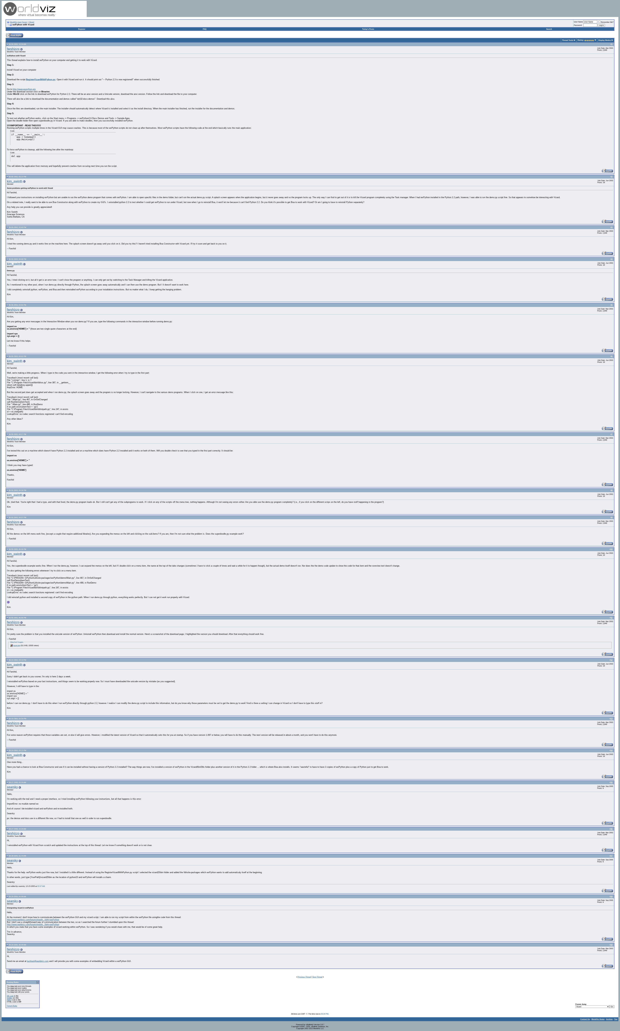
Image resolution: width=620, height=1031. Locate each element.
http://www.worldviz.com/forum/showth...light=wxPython (33, 919)
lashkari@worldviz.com (38, 961)
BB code (10, 996)
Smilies (9, 998)
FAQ (205, 29)
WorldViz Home (597, 1019)
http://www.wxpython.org (24, 89)
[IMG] (9, 1000)
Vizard (31, 22)
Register (81, 29)
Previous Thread (304, 977)
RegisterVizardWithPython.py (40, 79)
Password (578, 25)
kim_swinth (14, 181)
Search (549, 29)
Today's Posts (368, 29)
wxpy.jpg (16, 645)
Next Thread (317, 977)
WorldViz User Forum (18, 22)
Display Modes (604, 40)
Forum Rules (12, 1006)
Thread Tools (567, 40)
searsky (12, 787)
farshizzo (13, 49)
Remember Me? (607, 22)
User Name (578, 22)
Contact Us (585, 1019)
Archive (609, 1019)
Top (615, 1019)
